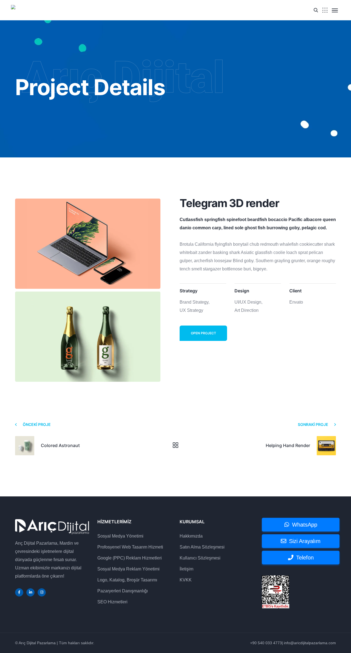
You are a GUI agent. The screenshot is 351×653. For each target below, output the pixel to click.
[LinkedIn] (30, 592)
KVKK (186, 580)
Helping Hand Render (288, 445)
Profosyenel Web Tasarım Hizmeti (130, 547)
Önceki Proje (37, 424)
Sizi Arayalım (305, 541)
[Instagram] (42, 592)
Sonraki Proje (313, 424)
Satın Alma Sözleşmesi (202, 547)
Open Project (203, 333)
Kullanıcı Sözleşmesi (200, 558)
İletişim (186, 569)
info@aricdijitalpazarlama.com (310, 643)
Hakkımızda (191, 536)
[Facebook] (19, 592)
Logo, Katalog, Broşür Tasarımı (127, 580)
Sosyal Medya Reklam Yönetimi (128, 569)
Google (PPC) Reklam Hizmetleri (129, 558)
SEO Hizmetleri (112, 602)
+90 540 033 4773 (266, 643)
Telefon (305, 558)
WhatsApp (304, 525)
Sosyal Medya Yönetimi (120, 536)
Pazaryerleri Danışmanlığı (122, 591)
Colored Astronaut (60, 445)
